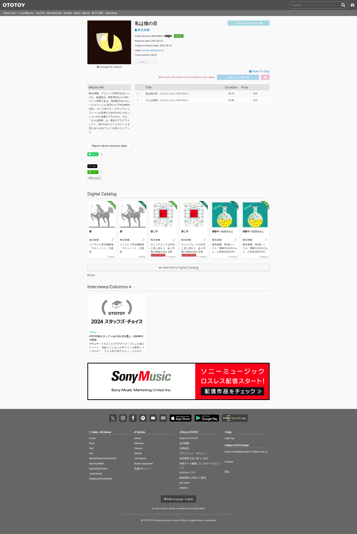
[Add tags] (154, 62)
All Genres (105, 432)
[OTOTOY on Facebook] (133, 418)
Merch (86, 13)
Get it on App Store (180, 418)
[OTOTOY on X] (113, 418)
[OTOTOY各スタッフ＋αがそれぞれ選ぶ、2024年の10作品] (117, 312)
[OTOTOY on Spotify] (143, 418)
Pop (91, 448)
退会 (227, 471)
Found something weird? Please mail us (246, 451)
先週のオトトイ (142, 468)
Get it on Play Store (206, 418)
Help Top (229, 438)
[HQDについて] (168, 36)
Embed (96, 178)
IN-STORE (97, 13)
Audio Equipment (143, 463)
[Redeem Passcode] (352, 5)
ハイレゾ (143, 61)
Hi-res (178, 36)
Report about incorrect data (109, 146)
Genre (95, 432)
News (77, 13)
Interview (139, 443)
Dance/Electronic (98, 468)
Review (138, 453)
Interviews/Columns (108, 286)
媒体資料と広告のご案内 (192, 477)
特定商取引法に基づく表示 (193, 458)
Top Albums (27, 13)
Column (138, 448)
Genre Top (10, 13)
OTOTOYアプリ (187, 472)
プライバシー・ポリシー (192, 453)
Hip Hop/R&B (96, 463)
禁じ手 (154, 231)
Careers (183, 487)
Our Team (184, 482)
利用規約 (184, 448)
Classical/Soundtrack (100, 478)
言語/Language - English (179, 499)
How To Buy (261, 71)
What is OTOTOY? (188, 438)
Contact (229, 461)
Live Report (140, 458)
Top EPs (40, 13)
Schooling (111, 13)
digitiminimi (196, 520)
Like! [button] (94, 172)
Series (137, 438)
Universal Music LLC (153, 50)
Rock (92, 443)
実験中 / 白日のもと (222, 231)
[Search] (344, 5)
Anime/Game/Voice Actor (103, 458)
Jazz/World (95, 473)
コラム (92, 332)
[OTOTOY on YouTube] (153, 418)
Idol (91, 453)
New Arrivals (54, 13)
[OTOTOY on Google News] (163, 418)
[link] (248, 23)
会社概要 (184, 443)
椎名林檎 (143, 30)
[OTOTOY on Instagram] (123, 418)
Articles (67, 13)
